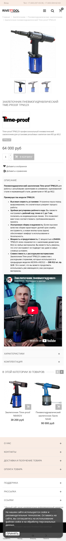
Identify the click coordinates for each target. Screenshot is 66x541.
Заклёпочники (19, 17)
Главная (6, 17)
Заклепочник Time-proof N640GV (17, 414)
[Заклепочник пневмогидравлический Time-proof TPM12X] (19, 86)
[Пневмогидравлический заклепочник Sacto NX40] (48, 394)
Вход (6, 3)
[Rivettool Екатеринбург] (10, 11)
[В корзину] (28, 407)
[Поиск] (52, 11)
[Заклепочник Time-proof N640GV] (17, 394)
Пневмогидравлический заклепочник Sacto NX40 (48, 415)
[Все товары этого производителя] (33, 118)
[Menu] (44, 11)
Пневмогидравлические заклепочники (45, 17)
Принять (13, 533)
